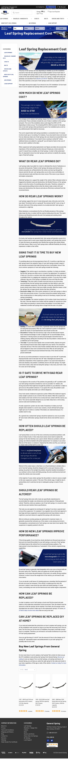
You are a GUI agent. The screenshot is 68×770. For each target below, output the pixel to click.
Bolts (46, 18)
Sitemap (3, 740)
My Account (62, 7)
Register (57, 11)
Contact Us (41, 7)
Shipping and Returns (7, 732)
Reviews (3, 738)
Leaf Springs (4, 18)
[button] (41, 12)
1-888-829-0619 (51, 7)
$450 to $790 (54, 119)
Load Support (52, 23)
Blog (2, 734)
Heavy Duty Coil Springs (8, 23)
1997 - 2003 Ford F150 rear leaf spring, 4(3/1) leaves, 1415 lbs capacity (26, 701)
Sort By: (22, 669)
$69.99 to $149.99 (41, 78)
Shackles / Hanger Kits (20, 18)
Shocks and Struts (58, 18)
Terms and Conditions (7, 730)
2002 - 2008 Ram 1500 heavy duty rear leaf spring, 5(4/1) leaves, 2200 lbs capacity (59, 702)
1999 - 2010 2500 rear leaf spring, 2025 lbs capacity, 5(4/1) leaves (42, 701)
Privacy (3, 728)
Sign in (51, 11)
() (40, 13)
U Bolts (36, 18)
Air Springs (32, 23)
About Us (4, 726)
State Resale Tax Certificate (9, 742)
